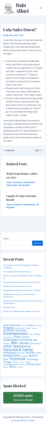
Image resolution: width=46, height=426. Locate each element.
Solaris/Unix (11, 355)
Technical (17, 359)
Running (21, 353)
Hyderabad (10, 339)
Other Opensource (16, 346)
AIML (24, 325)
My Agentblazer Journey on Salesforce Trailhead (22, 290)
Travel (21, 362)
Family (9, 185)
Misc (14, 343)
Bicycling (38, 325)
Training (15, 362)
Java (35, 340)
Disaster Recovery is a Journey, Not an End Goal (21, 282)
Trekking (28, 362)
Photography (10, 353)
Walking (5, 367)
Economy (8, 330)
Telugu (7, 362)
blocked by (23, 397)
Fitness (37, 334)
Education (21, 330)
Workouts (20, 367)
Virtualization (33, 364)
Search (6, 238)
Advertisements (12, 325)
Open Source (35, 343)
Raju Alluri (22, 8)
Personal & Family (18, 349)
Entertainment (29, 182)
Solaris (38, 353)
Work (15, 185)
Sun (5, 359)
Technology (32, 359)
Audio (30, 325)
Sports (33, 355)
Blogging (8, 327)
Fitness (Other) (8, 337)
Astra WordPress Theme (23, 420)
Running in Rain (9, 307)
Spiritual (24, 356)
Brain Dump (20, 328)
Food (17, 336)
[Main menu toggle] (40, 8)
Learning (6, 343)
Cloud (28, 328)
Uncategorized (10, 364)
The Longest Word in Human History (17, 272)
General (25, 337)
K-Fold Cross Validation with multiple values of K (21, 311)
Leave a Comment (14, 182)
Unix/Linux (21, 364)
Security (30, 352)
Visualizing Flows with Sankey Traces (17, 286)
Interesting (25, 340)
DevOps (34, 328)
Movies (24, 343)
